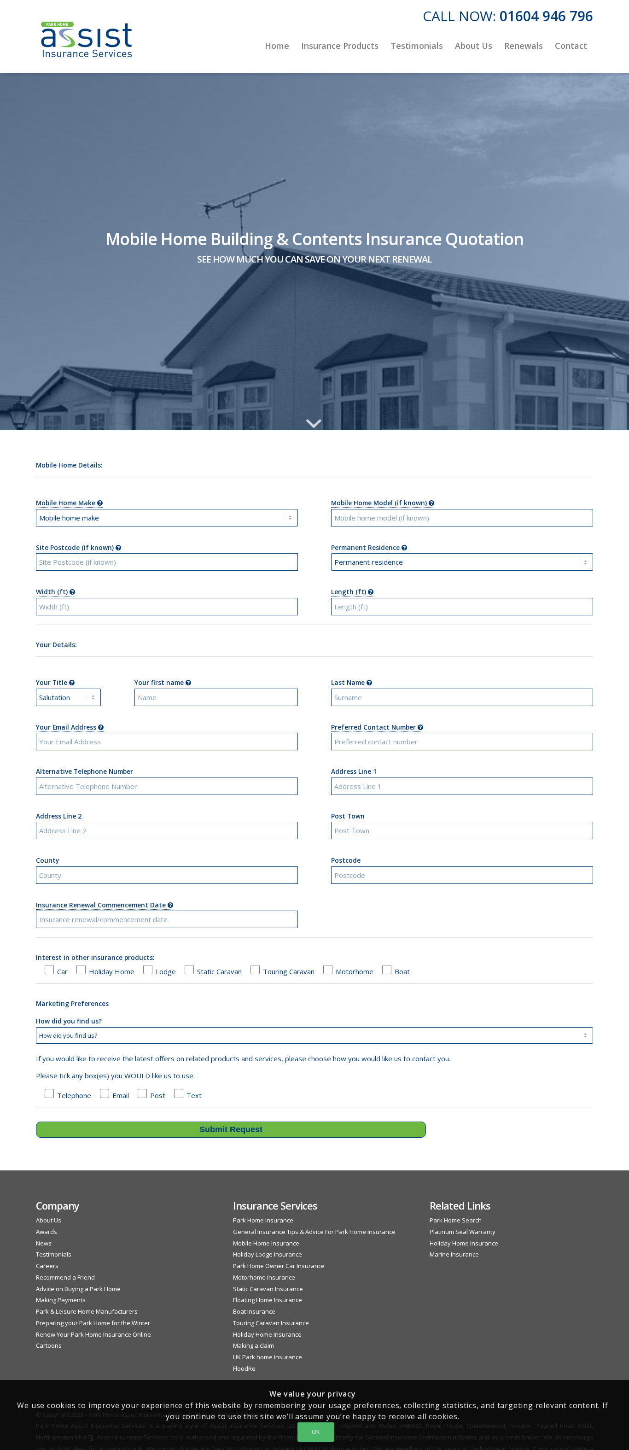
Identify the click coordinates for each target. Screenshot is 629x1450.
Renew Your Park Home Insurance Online (93, 1334)
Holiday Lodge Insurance (267, 1254)
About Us (48, 1220)
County (47, 860)
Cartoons (49, 1345)
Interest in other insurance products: (95, 957)
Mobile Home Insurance (266, 1243)
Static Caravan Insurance (268, 1289)
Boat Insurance (254, 1311)
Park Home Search (456, 1220)
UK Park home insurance (267, 1357)
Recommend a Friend (65, 1277)
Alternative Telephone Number (84, 771)
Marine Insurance (454, 1254)
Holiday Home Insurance (267, 1334)
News (44, 1243)
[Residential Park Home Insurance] (86, 45)
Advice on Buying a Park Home (78, 1289)
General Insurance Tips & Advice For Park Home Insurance (314, 1232)
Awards (46, 1232)
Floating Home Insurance (267, 1300)
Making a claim (253, 1345)
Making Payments (61, 1300)
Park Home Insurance (263, 1220)
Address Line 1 (354, 771)
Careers (47, 1266)
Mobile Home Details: (69, 465)
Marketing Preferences (72, 1003)
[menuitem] (277, 45)
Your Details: (56, 644)
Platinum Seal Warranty (462, 1232)
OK (316, 1432)
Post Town (348, 816)
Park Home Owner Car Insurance (279, 1266)
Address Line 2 (59, 816)
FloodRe (244, 1368)
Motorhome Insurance (264, 1277)
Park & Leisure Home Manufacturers (87, 1311)
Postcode (346, 860)
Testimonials (53, 1254)
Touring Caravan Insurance (271, 1323)
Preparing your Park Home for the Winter (93, 1323)
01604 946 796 (546, 15)
